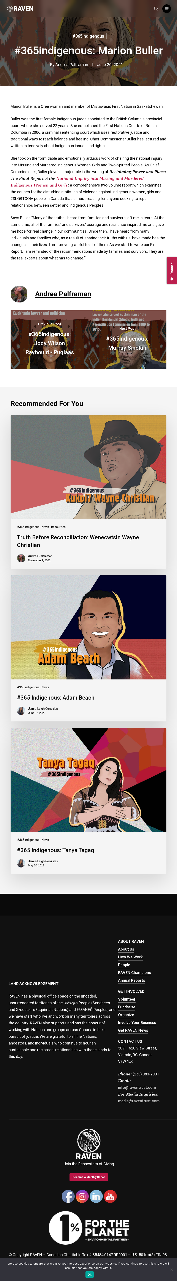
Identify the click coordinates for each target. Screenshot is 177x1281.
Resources (58, 527)
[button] (166, 8)
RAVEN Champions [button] (134, 973)
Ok (90, 1274)
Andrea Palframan (71, 65)
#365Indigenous (88, 36)
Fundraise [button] (126, 1007)
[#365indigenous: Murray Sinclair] (127, 339)
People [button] (124, 965)
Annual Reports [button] (131, 980)
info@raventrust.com (137, 1088)
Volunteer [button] (127, 999)
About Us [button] (126, 949)
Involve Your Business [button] (137, 1023)
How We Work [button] (130, 957)
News (45, 527)
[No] (171, 1269)
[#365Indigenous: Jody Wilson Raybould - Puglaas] (49, 339)
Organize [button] (126, 1015)
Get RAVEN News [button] (133, 1030)
